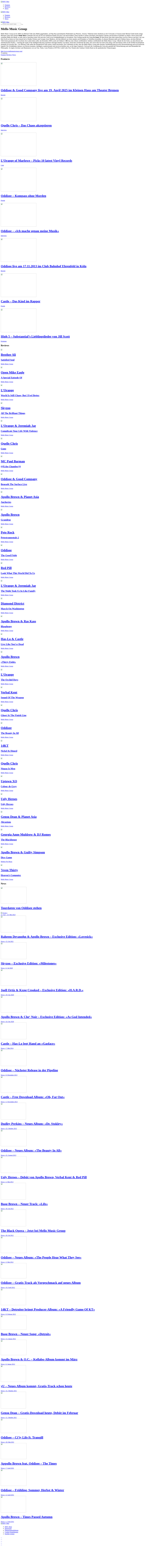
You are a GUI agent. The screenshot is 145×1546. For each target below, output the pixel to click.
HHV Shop (8, 1527)
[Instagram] (1, 1537)
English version (9, 1534)
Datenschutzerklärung (11, 1530)
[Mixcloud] (1, 1542)
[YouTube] (1, 1541)
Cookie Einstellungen (11, 1532)
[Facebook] (1, 1539)
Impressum (8, 1528)
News (6, 8)
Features (7, 5)
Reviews (7, 7)
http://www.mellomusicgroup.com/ (11, 51)
